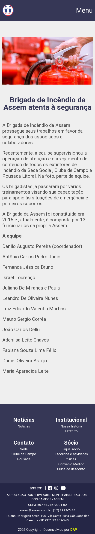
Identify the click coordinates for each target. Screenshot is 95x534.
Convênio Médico (71, 464)
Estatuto (71, 431)
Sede (24, 449)
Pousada (23, 459)
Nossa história (71, 426)
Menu (84, 10)
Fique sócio (71, 449)
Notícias (24, 426)
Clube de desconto (71, 469)
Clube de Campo (24, 454)
